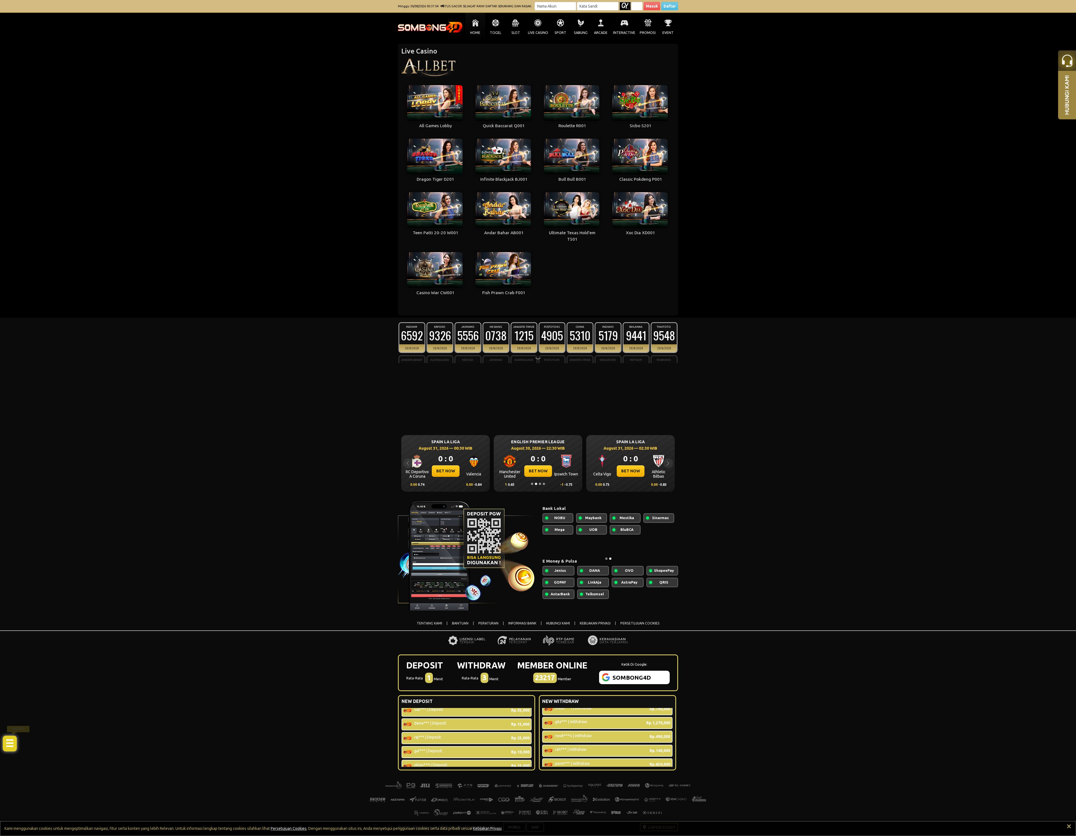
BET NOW (445, 471)
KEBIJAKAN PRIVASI (595, 623)
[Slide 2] (536, 484)
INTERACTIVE (624, 32)
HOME (475, 32)
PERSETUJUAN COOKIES (640, 623)
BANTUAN (460, 623)
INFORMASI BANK (522, 623)
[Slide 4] (544, 484)
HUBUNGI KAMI (558, 623)
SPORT (560, 32)
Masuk (652, 6)
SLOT (515, 32)
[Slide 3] (540, 484)
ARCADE (600, 32)
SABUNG (581, 32)
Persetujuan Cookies (289, 828)
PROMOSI (648, 32)
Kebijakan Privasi (487, 828)
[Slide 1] (532, 484)
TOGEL (495, 32)
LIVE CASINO (538, 32)
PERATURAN (488, 623)
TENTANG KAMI (429, 623)
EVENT (668, 32)
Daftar (670, 6)
